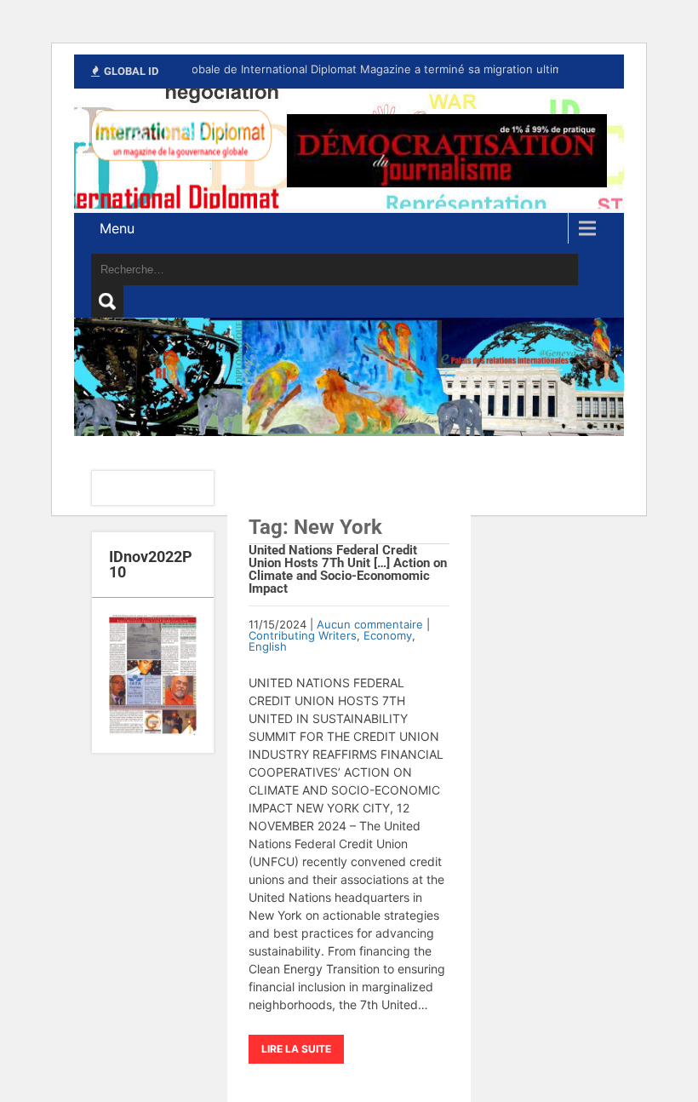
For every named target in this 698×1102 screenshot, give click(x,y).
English (268, 646)
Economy (387, 635)
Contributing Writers (303, 635)
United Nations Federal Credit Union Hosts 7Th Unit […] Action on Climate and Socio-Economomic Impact (348, 569)
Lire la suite (296, 1048)
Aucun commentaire (370, 624)
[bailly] (153, 675)
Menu (117, 228)
